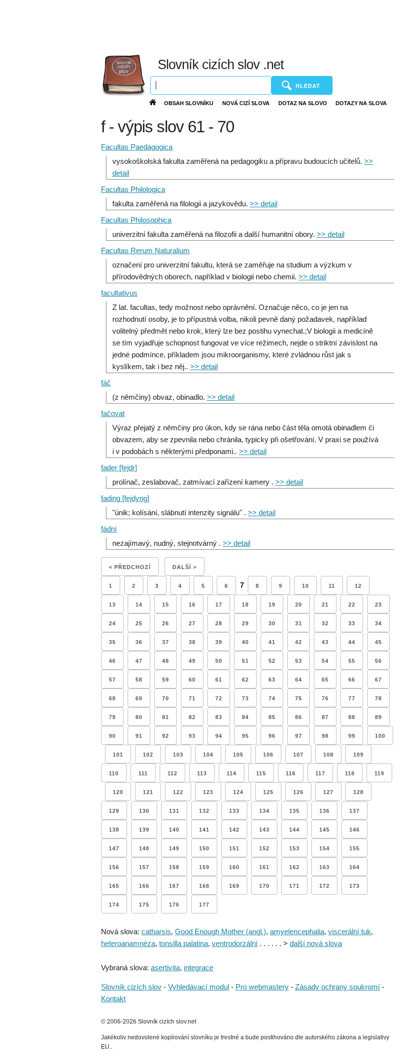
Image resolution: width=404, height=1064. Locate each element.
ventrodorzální (235, 943)
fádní (109, 529)
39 (218, 642)
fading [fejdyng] (125, 498)
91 (138, 736)
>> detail (263, 203)
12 (358, 586)
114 (231, 773)
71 (192, 698)
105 (238, 755)
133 (234, 811)
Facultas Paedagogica (136, 147)
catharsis (156, 931)
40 (245, 642)
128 (358, 792)
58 (138, 680)
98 (325, 736)
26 (165, 623)
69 (138, 698)
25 (138, 623)
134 (264, 811)
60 (192, 680)
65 (325, 680)
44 (351, 642)
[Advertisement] (191, 24)
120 (118, 792)
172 (324, 886)
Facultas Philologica (133, 189)
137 (354, 811)
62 (245, 680)
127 (328, 792)
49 (192, 661)
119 (379, 773)
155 (354, 848)
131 (174, 811)
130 (144, 811)
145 (324, 830)
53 (298, 661)
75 (298, 698)
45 (378, 642)
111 (143, 773)
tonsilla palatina (183, 943)
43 (325, 642)
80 (138, 717)
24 (112, 623)
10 (305, 586)
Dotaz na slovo (302, 103)
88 (351, 717)
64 (298, 680)
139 (144, 830)
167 (174, 886)
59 (165, 680)
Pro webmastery (262, 987)
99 (351, 736)
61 (218, 680)
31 (298, 623)
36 (138, 642)
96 (272, 736)
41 (272, 642)
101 (118, 755)
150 (204, 848)
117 (320, 773)
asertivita (165, 967)
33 (351, 623)
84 (245, 717)
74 (272, 698)
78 (378, 698)
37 (165, 642)
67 (378, 680)
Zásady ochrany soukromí (337, 987)
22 (351, 605)
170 (264, 886)
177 (204, 905)
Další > (184, 567)
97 (298, 736)
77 (351, 698)
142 (234, 830)
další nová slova (316, 943)
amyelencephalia (297, 931)
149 (174, 848)
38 (192, 642)
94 (218, 736)
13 (112, 605)
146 (354, 830)
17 (218, 605)
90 (112, 736)
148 (144, 848)
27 (192, 623)
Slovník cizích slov (131, 987)
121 (148, 792)
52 (272, 661)
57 (112, 680)
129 (114, 811)
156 (114, 867)
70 (165, 698)
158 (174, 867)
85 (272, 717)
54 (325, 661)
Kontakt (113, 998)
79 (112, 717)
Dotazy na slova (361, 103)
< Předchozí (130, 567)
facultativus (119, 293)
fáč (106, 383)
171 (294, 886)
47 (138, 661)
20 (298, 605)
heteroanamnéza (128, 943)
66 (351, 680)
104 (208, 755)
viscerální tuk (349, 931)
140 (174, 830)
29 (245, 623)
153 (294, 848)
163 (324, 867)
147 (114, 848)
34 (378, 623)
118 (350, 773)
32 (325, 623)
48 (165, 661)
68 (112, 698)
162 (294, 867)
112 (172, 773)
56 (378, 661)
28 (218, 623)
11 (332, 586)
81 (165, 717)
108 (328, 755)
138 (114, 830)
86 (298, 717)
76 (325, 698)
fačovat (113, 413)
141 (204, 830)
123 (208, 792)
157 (144, 867)
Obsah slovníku (188, 103)
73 (245, 698)
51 (245, 661)
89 (378, 717)
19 (272, 605)
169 (234, 886)
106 (268, 755)
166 (144, 886)
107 (298, 755)
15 (165, 605)
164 (354, 867)
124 (238, 792)
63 (272, 680)
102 (148, 755)
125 (268, 792)
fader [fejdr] (119, 467)
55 (351, 661)
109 (358, 755)
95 (245, 736)
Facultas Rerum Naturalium (145, 250)
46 (112, 661)
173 (354, 886)
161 (264, 867)
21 (325, 605)
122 (178, 792)
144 (294, 830)
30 (272, 623)
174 (114, 905)
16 (192, 605)
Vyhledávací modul (198, 987)
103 (178, 755)
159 (204, 867)
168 (204, 886)
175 (144, 905)
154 (324, 848)
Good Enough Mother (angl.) (220, 931)
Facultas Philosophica (136, 220)
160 (234, 867)
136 (324, 811)
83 (218, 717)
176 (174, 905)
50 (218, 661)
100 (380, 736)
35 (112, 642)
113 (202, 773)
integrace (198, 967)
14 (138, 605)
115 (261, 773)
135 (294, 811)
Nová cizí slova (245, 103)
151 (234, 848)
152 (264, 848)
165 (114, 886)
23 (378, 605)
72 (218, 698)
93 (192, 736)
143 (264, 830)
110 (114, 773)
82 (192, 717)
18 (245, 605)
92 (165, 736)
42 (298, 642)
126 (298, 792)
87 (325, 717)
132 (204, 811)
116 (291, 773)
